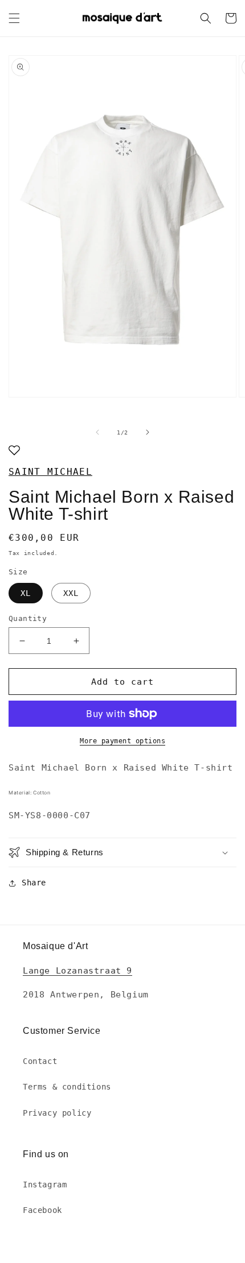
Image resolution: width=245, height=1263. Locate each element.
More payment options (122, 741)
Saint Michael (50, 471)
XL (26, 593)
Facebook (42, 1210)
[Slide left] (97, 432)
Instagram (45, 1184)
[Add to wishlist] (14, 451)
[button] (14, 18)
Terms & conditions (67, 1086)
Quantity (28, 618)
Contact (40, 1061)
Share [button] (34, 882)
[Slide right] (147, 432)
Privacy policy (57, 1112)
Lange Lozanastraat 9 (77, 971)
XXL (71, 593)
